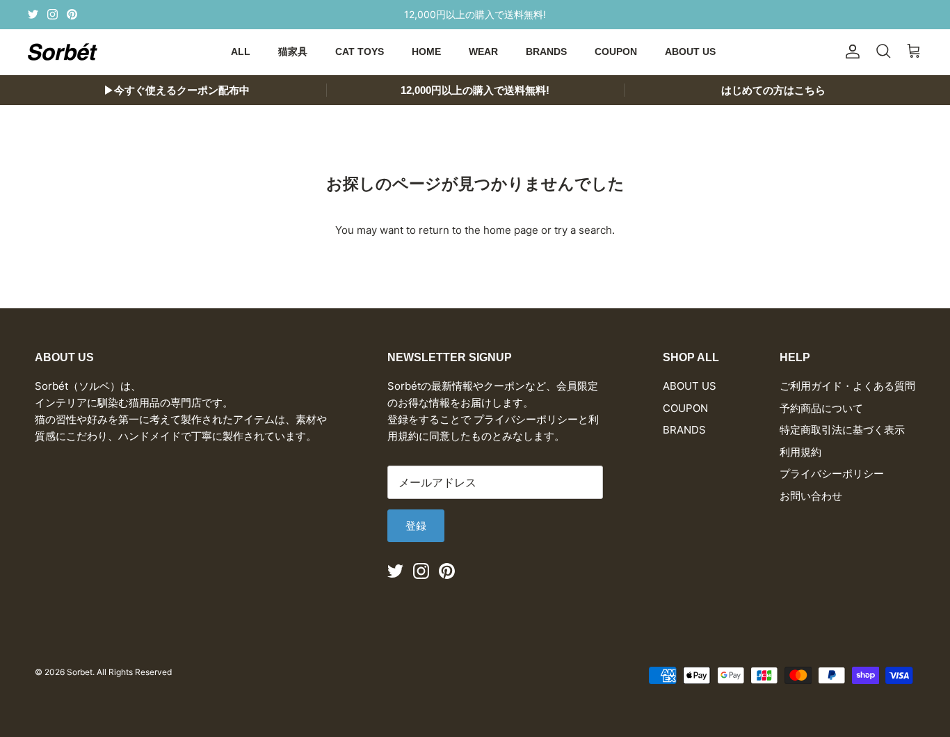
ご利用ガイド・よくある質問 (847, 386)
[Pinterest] (72, 14)
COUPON (616, 51)
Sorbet (79, 672)
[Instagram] (52, 14)
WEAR (483, 51)
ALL (240, 51)
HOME (426, 51)
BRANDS (546, 51)
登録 (415, 525)
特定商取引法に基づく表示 (842, 429)
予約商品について (821, 408)
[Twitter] (33, 14)
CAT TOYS (359, 51)
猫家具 (292, 51)
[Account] (850, 51)
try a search (583, 230)
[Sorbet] (62, 52)
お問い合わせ (811, 495)
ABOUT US (690, 51)
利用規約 (800, 452)
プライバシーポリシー (832, 473)
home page (510, 230)
